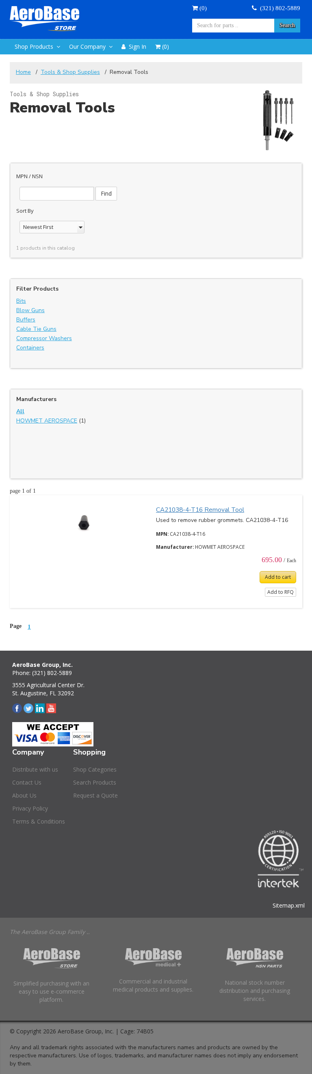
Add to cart (278, 577)
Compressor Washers (44, 338)
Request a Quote (95, 795)
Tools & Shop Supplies (70, 72)
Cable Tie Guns (36, 329)
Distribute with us (35, 769)
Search (287, 25)
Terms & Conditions (38, 821)
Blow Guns (30, 310)
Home (23, 72)
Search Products (94, 782)
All (20, 411)
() (202, 8)
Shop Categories (95, 769)
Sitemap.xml (289, 905)
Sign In (136, 46)
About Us (24, 795)
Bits (21, 301)
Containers (30, 348)
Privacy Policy (30, 808)
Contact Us (26, 782)
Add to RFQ (280, 592)
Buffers (25, 319)
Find (106, 193)
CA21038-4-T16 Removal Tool (200, 509)
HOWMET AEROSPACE (46, 421)
